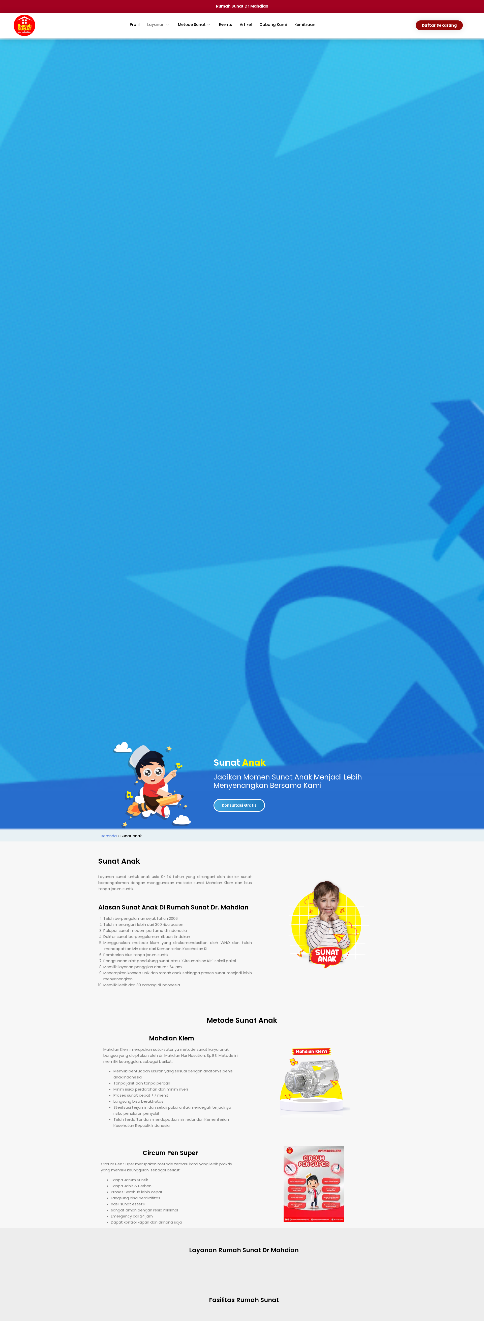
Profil (135, 24)
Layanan (156, 24)
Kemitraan (304, 24)
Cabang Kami (273, 24)
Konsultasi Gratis (239, 805)
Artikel (246, 24)
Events (225, 24)
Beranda (109, 835)
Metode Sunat (192, 24)
